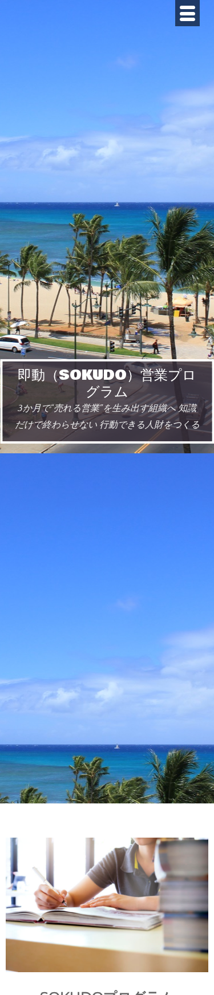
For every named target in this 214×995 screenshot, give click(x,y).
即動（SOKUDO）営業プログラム (107, 383)
